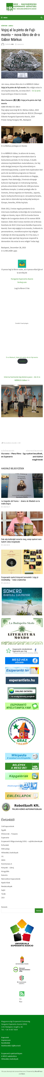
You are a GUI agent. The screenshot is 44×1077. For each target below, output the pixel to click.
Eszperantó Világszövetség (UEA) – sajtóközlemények (21, 841)
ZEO (3, 897)
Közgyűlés (5, 871)
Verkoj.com (22, 282)
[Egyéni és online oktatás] (22, 693)
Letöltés (22, 361)
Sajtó (3, 890)
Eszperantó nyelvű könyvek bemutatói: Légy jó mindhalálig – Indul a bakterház (19, 578)
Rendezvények (6, 886)
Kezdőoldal (5, 1043)
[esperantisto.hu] (22, 680)
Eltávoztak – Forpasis (9, 834)
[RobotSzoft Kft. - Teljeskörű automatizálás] (22, 807)
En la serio (36, 90)
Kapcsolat (5, 1037)
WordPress (38, 1071)
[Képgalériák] (22, 776)
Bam (23, 1074)
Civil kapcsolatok (7, 826)
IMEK (3, 860)
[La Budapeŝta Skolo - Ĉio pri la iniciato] (22, 631)
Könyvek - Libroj (7, 26)
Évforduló (5, 845)
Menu (5, 18)
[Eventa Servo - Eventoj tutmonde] (22, 601)
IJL (2, 856)
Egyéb (3, 830)
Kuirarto (4, 875)
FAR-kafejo (5, 849)
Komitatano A (6, 864)
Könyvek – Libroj (7, 867)
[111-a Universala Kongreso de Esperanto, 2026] (22, 731)
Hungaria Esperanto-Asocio (22, 279)
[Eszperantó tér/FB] (22, 670)
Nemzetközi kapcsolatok (10, 879)
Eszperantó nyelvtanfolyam (11, 1053)
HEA (12, 44)
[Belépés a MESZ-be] (22, 766)
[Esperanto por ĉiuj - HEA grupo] (22, 651)
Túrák (3, 894)
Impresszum (6, 1040)
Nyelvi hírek (5, 882)
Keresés (4, 907)
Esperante (5, 837)
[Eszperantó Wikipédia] (22, 756)
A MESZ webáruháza (9, 1056)
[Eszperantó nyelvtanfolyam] (22, 706)
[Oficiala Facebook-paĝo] (22, 660)
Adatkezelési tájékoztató (11, 1045)
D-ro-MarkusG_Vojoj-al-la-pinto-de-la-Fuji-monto (22, 357)
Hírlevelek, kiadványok (9, 852)
